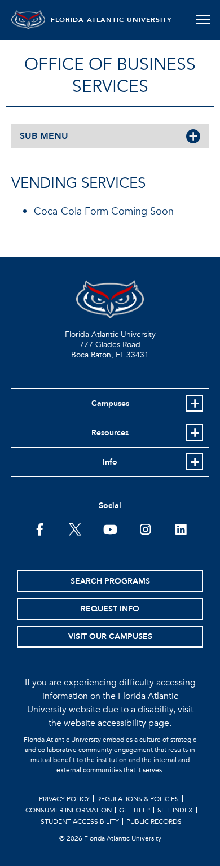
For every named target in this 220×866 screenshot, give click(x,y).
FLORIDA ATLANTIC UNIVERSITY (111, 19)
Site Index (175, 810)
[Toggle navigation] (202, 20)
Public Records (154, 821)
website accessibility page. (117, 723)
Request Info (110, 608)
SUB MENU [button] (44, 136)
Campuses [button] (110, 403)
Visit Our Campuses (110, 636)
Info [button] (110, 462)
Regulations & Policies (138, 798)
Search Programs (110, 581)
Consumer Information (68, 810)
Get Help (134, 810)
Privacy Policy (64, 798)
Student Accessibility (80, 821)
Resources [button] (110, 432)
